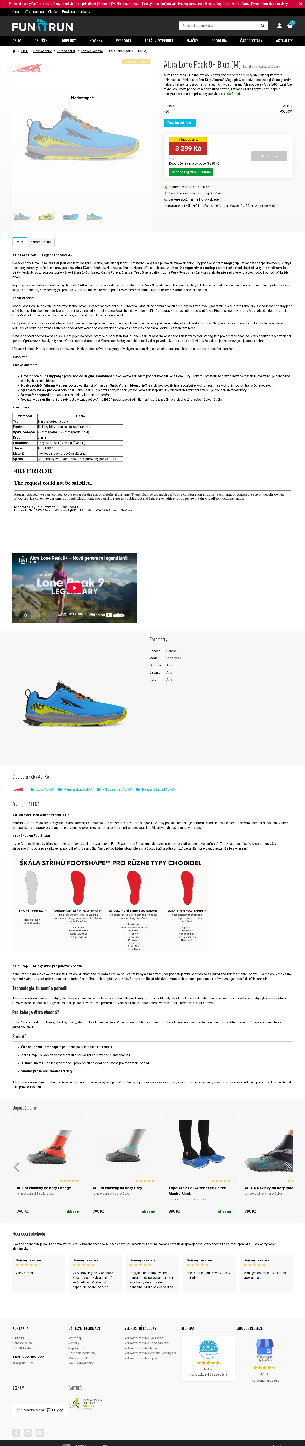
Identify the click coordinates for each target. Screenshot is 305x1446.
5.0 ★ (208, 1369)
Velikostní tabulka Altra (140, 1348)
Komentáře (41, 242)
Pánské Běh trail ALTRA (158, 789)
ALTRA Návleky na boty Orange (44, 1188)
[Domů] (14, 51)
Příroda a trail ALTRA (117, 789)
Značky (192, 41)
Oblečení (41, 41)
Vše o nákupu (34, 11)
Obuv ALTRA (45, 789)
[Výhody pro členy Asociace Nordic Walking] (96, 1404)
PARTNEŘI (75, 1388)
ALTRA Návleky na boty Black (269, 1188)
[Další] (288, 1167)
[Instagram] (29, 1435)
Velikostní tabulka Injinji (140, 1358)
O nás (16, 11)
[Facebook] (17, 1435)
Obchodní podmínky (82, 1353)
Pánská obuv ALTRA (78, 789)
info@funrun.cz (23, 1363)
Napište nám (77, 1348)
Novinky (96, 41)
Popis (20, 242)
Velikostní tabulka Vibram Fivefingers (150, 1353)
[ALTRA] (21, 789)
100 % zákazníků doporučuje (208, 1374)
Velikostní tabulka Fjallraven (143, 1338)
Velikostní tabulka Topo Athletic (146, 1343)
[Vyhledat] (262, 25)
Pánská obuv (42, 51)
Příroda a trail (66, 51)
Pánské (171, 651)
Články (53, 11)
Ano (169, 665)
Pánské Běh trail (92, 51)
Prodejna (219, 41)
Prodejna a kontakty (76, 11)
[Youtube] (41, 1435)
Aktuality (284, 41)
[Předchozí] (17, 1167)
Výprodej (123, 41)
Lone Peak (173, 658)
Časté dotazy (251, 41)
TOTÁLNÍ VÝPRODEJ (158, 41)
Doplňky (69, 41)
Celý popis (234, 94)
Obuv (16, 41)
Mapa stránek (78, 1358)
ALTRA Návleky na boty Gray (117, 1188)
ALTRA (288, 106)
